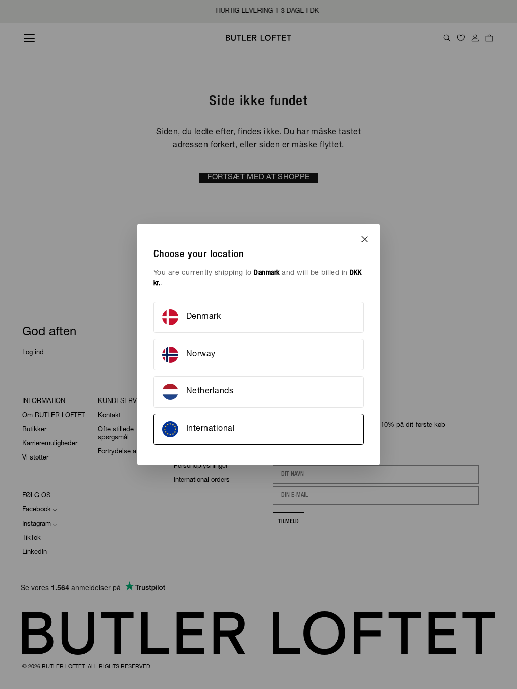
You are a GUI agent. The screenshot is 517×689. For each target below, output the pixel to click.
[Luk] (364, 239)
